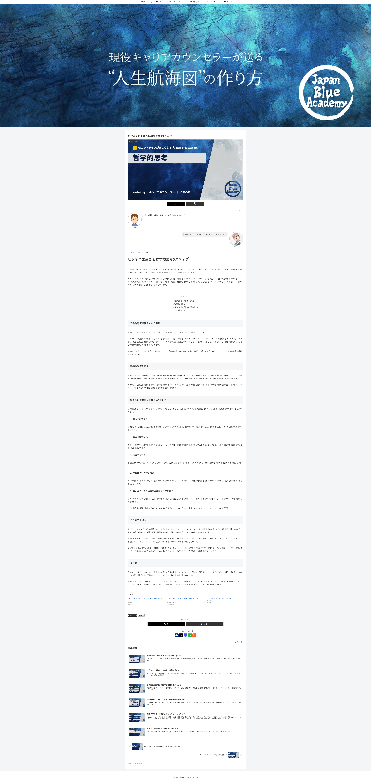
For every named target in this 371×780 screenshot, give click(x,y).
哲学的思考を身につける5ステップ (186, 307)
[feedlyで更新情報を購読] (190, 635)
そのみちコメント (180, 310)
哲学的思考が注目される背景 (184, 301)
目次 (182, 296)
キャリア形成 (133, 615)
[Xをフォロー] (181, 635)
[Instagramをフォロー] (185, 635)
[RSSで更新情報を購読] (194, 635)
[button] (195, 204)
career (142, 615)
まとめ (176, 313)
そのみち (141, 253)
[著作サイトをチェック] (177, 635)
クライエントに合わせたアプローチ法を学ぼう (218, 598)
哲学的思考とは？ (180, 304)
